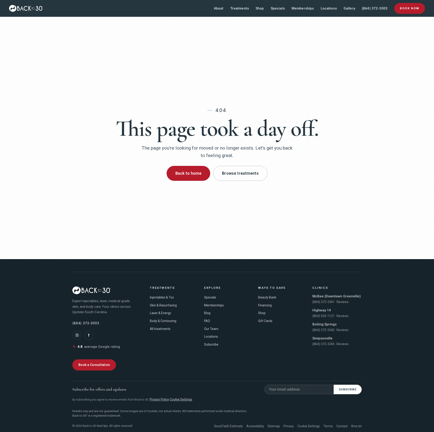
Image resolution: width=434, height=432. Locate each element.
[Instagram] (76, 335)
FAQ (207, 321)
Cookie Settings (181, 399)
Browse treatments (240, 173)
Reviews (343, 302)
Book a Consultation (94, 365)
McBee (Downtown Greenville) (336, 296)
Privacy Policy (159, 399)
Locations (329, 8)
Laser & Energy (160, 313)
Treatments (239, 8)
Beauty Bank (267, 297)
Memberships (303, 8)
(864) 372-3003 (374, 8)
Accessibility (255, 426)
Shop (260, 8)
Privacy (288, 426)
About (219, 8)
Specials (278, 8)
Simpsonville (322, 338)
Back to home (188, 173)
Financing (265, 305)
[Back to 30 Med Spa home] (26, 8)
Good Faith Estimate (228, 426)
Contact (342, 426)
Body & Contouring (163, 321)
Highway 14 (321, 310)
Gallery (349, 8)
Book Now (409, 8)
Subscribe (211, 344)
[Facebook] (88, 335)
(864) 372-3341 (323, 302)
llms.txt (356, 426)
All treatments (160, 329)
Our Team (211, 329)
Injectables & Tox (162, 297)
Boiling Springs (324, 324)
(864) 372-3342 (323, 330)
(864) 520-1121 (323, 316)
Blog (207, 313)
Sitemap (274, 426)
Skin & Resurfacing (163, 305)
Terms (328, 426)
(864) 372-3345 (323, 344)
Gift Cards (265, 321)
